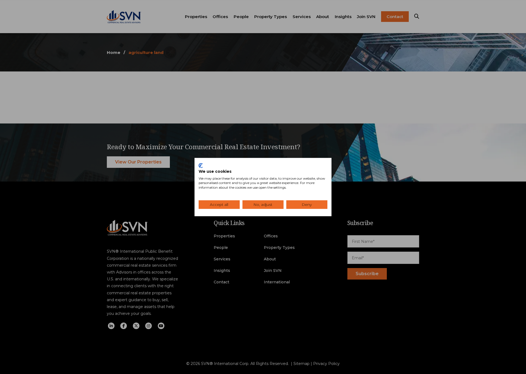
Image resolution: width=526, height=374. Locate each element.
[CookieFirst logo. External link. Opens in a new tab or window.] (201, 165)
